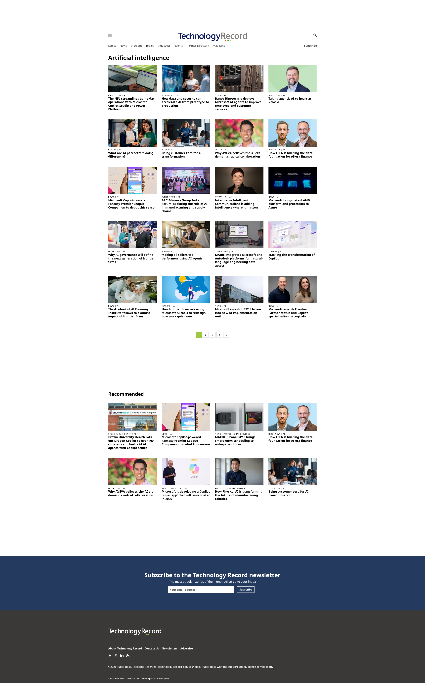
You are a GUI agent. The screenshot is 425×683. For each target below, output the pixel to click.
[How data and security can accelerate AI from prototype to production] (186, 78)
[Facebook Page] (110, 655)
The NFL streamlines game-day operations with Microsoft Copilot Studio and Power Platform (131, 104)
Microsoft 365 (178, 488)
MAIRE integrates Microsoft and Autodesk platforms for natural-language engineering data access (239, 260)
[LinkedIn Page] (122, 655)
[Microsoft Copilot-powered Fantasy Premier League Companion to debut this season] (132, 180)
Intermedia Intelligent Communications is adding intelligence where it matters (237, 204)
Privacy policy (148, 678)
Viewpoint (168, 95)
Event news (168, 197)
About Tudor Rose (116, 678)
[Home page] (212, 35)
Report (112, 150)
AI (125, 95)
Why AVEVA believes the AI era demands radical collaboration (237, 154)
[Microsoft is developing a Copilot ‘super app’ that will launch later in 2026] (186, 471)
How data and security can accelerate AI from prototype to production (185, 102)
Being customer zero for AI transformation (182, 154)
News (218, 95)
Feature (272, 251)
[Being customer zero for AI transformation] (186, 132)
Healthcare (131, 434)
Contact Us (152, 648)
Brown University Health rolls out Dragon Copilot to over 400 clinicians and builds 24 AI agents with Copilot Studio (131, 442)
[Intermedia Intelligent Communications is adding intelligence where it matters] (239, 180)
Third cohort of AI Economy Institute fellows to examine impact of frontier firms (129, 312)
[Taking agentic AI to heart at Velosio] (292, 78)
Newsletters (170, 648)
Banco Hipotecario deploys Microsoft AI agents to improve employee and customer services (238, 104)
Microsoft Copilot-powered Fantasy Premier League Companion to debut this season (132, 204)
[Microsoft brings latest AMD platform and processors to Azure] (292, 180)
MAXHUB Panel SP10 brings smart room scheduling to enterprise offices (235, 440)
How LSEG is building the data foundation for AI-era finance (290, 154)
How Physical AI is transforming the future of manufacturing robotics (238, 495)
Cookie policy (163, 678)
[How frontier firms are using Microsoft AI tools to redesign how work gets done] (186, 289)
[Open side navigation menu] (110, 35)
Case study (114, 95)
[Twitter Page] (116, 655)
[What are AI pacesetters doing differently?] (132, 132)
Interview (274, 95)
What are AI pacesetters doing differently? (131, 154)
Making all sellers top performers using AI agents (182, 256)
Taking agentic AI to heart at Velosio (289, 100)
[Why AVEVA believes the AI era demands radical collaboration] (239, 132)
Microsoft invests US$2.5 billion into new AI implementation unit (238, 312)
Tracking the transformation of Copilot (291, 256)
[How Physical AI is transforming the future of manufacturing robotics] (239, 471)
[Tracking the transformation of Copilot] (292, 234)
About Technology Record (125, 648)
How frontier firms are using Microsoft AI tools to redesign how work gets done (184, 312)
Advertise (186, 648)
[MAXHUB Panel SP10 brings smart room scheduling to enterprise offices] (239, 417)
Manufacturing (236, 488)
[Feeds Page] (127, 655)
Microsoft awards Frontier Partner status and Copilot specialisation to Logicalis (288, 312)
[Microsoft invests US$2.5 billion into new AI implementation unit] (239, 289)
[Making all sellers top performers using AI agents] (186, 234)
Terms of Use (133, 678)
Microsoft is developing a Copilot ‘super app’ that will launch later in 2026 (186, 495)
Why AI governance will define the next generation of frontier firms (131, 258)
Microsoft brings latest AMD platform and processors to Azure (289, 204)
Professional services (237, 434)
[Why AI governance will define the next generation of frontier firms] (132, 234)
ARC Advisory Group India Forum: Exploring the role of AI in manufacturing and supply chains (184, 206)
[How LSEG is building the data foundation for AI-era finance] (292, 132)
